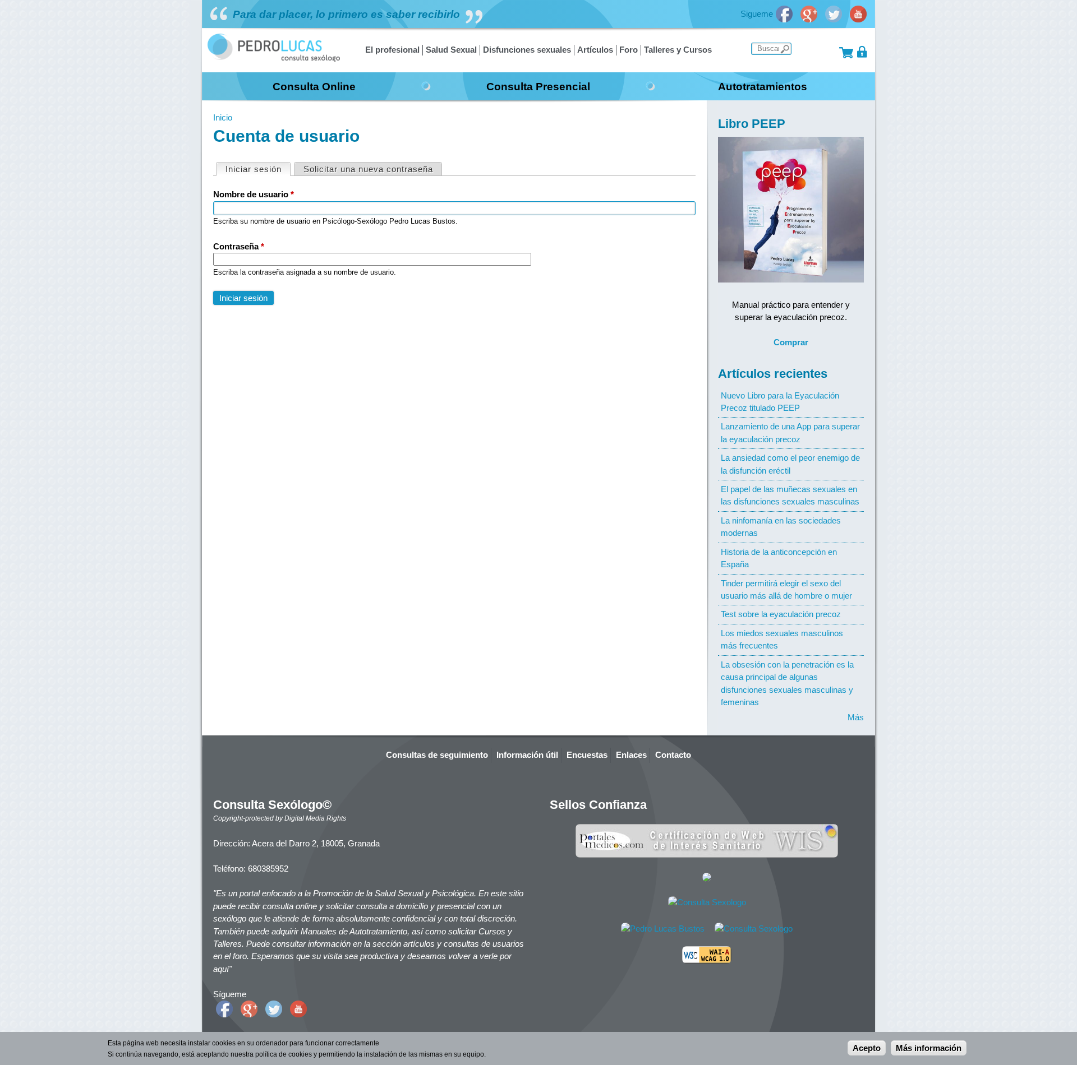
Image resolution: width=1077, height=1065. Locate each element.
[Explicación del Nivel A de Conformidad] (706, 960)
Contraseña (238, 246)
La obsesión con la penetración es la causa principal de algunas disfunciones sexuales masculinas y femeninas (787, 683)
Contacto (673, 755)
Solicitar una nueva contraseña (368, 169)
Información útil (527, 755)
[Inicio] (274, 59)
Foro (628, 49)
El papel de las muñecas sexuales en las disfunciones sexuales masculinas (790, 495)
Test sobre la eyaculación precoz (781, 614)
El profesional (392, 49)
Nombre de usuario (253, 194)
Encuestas (587, 755)
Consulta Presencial (538, 86)
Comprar (791, 342)
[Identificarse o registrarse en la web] (862, 52)
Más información (928, 1048)
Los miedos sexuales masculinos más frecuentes (782, 639)
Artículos (595, 49)
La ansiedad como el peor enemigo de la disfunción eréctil (790, 464)
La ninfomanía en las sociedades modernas (781, 527)
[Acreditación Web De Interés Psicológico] (706, 878)
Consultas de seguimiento (437, 755)
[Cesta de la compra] (846, 52)
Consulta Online (314, 86)
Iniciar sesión (257, 169)
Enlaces (631, 755)
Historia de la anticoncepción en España (779, 558)
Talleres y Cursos (678, 49)
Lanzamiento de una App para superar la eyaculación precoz (790, 432)
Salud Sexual (451, 49)
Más (856, 717)
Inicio (222, 117)
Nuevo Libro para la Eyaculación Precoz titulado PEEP (780, 402)
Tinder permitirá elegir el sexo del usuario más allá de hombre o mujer (786, 589)
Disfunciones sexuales (527, 49)
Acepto (867, 1048)
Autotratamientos (762, 86)
